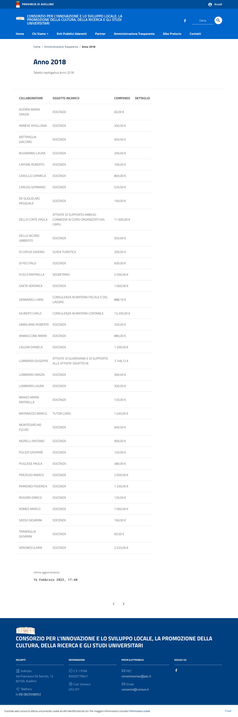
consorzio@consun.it (135, 689)
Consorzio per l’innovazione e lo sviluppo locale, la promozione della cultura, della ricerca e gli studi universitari (114, 641)
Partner (100, 33)
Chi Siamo (39, 33)
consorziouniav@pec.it (136, 676)
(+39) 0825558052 (28, 694)
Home (20, 33)
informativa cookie (140, 711)
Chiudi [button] (228, 711)
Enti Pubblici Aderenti (72, 33)
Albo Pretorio (172, 33)
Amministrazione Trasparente (134, 33)
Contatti (195, 33)
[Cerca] (218, 20)
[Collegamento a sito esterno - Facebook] (185, 20)
